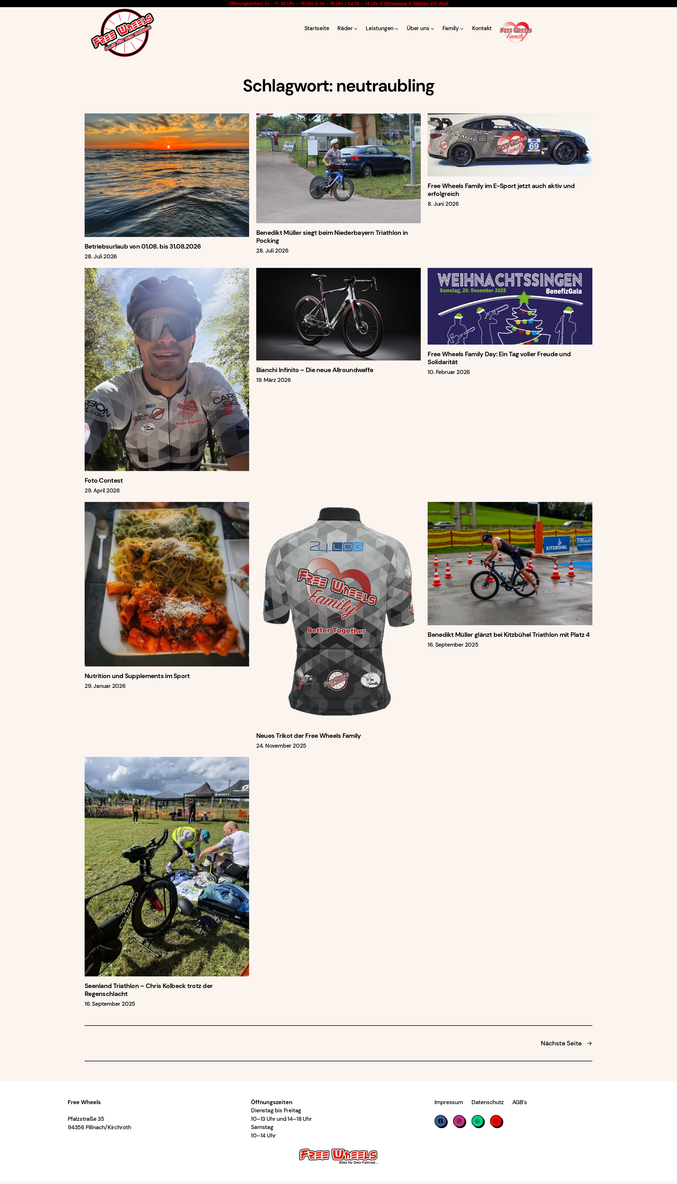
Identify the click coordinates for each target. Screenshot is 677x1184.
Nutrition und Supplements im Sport (137, 676)
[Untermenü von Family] (462, 28)
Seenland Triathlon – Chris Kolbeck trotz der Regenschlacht (149, 990)
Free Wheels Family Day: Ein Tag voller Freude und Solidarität (499, 358)
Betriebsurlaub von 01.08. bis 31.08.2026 (143, 246)
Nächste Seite (566, 1043)
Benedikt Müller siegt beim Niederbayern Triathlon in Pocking (332, 237)
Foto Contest (104, 480)
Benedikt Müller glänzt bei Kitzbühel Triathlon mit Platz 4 (508, 635)
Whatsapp (396, 3)
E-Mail (441, 3)
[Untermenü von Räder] (356, 28)
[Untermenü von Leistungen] (396, 28)
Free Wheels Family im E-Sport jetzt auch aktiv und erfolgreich (501, 190)
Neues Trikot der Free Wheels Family (308, 736)
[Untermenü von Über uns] (432, 28)
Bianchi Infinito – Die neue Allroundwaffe (314, 370)
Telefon (421, 3)
